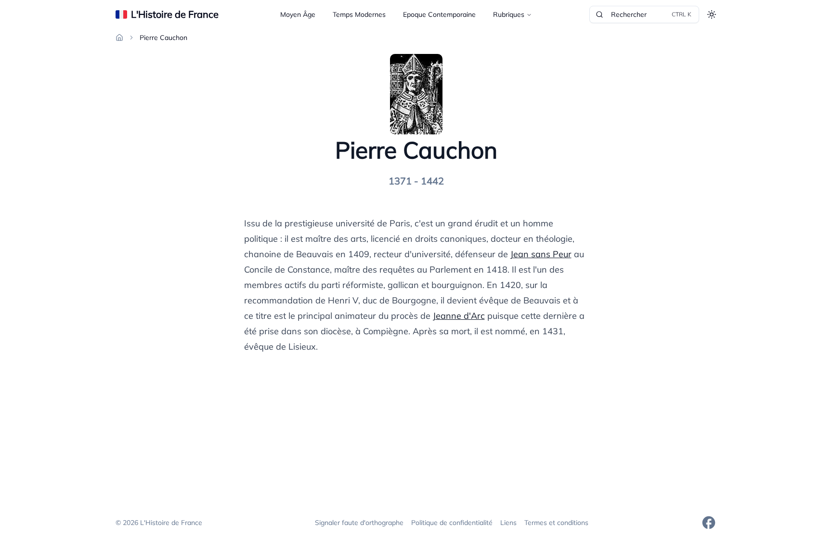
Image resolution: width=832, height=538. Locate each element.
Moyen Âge (297, 14)
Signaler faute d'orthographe (359, 522)
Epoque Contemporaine (439, 14)
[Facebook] (708, 522)
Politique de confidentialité (452, 522)
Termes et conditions (556, 522)
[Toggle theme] (711, 14)
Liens (508, 522)
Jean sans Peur (541, 254)
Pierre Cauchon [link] (163, 37)
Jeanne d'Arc (459, 315)
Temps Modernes (359, 14)
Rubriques (508, 14)
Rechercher (651, 14)
